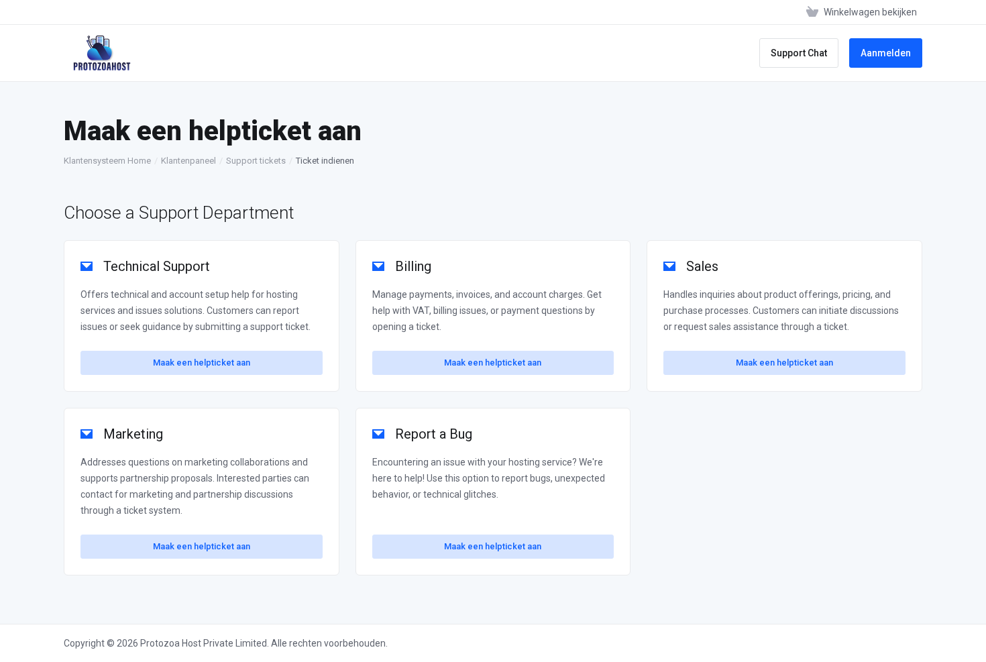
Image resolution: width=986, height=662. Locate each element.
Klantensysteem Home (107, 161)
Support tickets (256, 161)
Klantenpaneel (188, 161)
